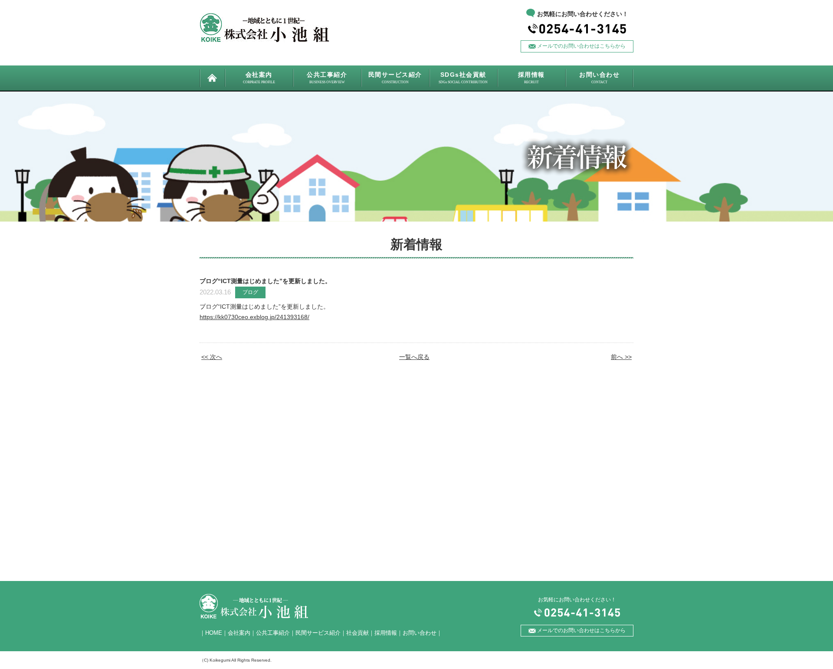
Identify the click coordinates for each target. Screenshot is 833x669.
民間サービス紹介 (318, 633)
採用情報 (385, 633)
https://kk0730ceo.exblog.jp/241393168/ (254, 316)
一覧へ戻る (414, 356)
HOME (213, 633)
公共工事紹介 (273, 633)
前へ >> (621, 356)
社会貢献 (357, 633)
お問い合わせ (419, 633)
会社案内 (239, 633)
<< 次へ (211, 356)
